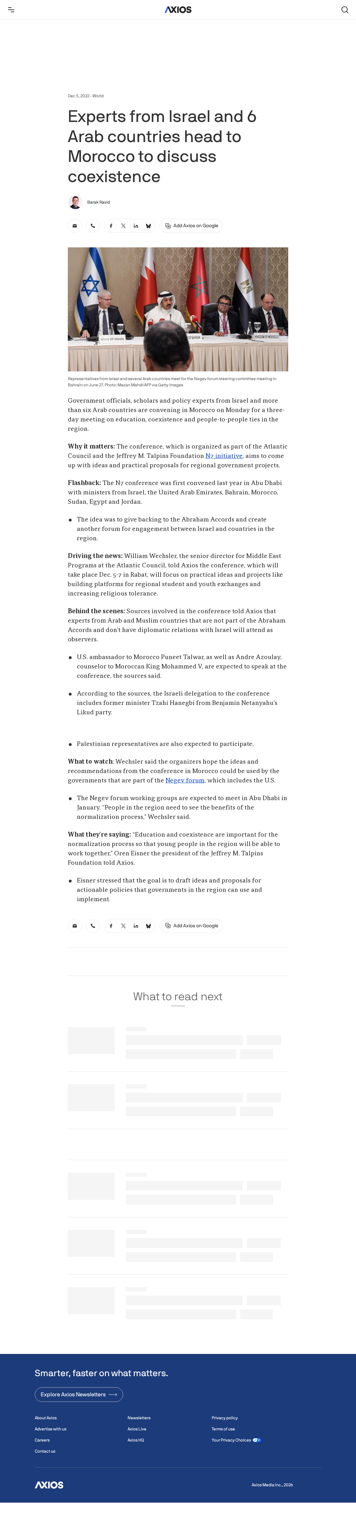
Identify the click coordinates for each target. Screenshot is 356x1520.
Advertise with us (50, 1429)
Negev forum (184, 781)
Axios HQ (136, 1440)
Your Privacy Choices (231, 1440)
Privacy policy (225, 1418)
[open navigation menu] (11, 9)
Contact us (45, 1451)
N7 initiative (224, 456)
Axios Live (137, 1429)
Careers (42, 1440)
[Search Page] (345, 10)
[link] (74, 225)
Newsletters (139, 1418)
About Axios (46, 1418)
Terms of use (223, 1429)
